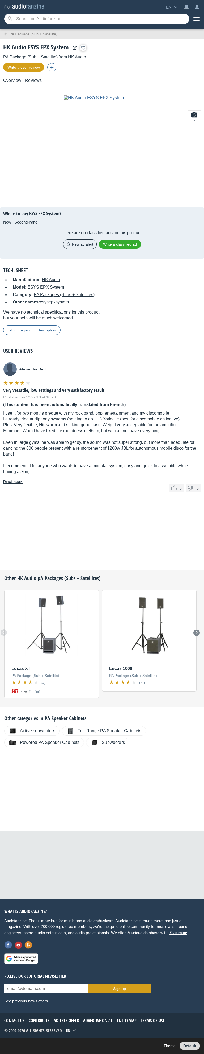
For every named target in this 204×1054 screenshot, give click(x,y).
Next (196, 633)
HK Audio (77, 57)
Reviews (33, 80)
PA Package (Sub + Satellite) (30, 57)
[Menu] (196, 19)
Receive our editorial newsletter (35, 976)
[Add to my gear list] (83, 48)
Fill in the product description (32, 330)
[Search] (10, 19)
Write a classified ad (120, 244)
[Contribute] (51, 67)
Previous (4, 632)
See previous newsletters (26, 1001)
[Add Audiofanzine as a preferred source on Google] (21, 958)
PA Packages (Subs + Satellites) (64, 294)
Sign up (119, 988)
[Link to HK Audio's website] (73, 48)
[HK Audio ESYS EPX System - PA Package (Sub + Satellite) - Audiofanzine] (24, 6)
